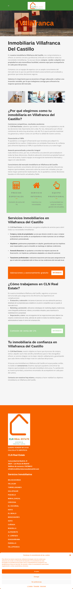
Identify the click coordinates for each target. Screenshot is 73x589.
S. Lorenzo (13, 536)
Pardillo (12, 543)
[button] (70, 555)
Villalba (12, 484)
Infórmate (57, 273)
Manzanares (14, 517)
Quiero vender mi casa (18, 447)
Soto (10, 521)
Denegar (36, 576)
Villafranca (14, 547)
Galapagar (13, 491)
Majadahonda (14, 480)
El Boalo (12, 513)
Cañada (11, 524)
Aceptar (36, 571)
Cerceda (12, 502)
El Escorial (13, 506)
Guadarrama (14, 539)
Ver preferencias (36, 582)
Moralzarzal (14, 498)
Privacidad (36, 586)
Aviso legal (43, 586)
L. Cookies (30, 586)
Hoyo (10, 510)
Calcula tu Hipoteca (17, 450)
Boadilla (12, 528)
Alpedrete (13, 532)
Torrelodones (15, 487)
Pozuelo (12, 495)
